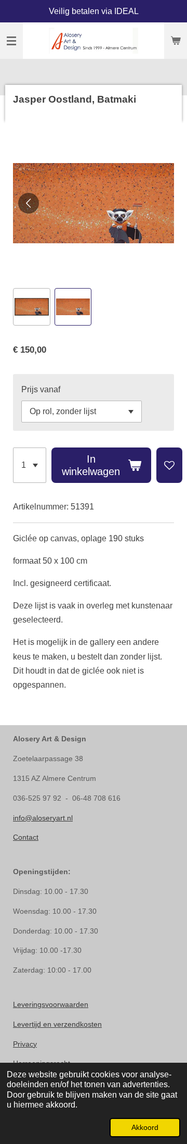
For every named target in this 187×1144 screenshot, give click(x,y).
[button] (31, 307)
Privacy (25, 1044)
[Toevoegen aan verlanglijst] (169, 465)
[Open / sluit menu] (11, 40)
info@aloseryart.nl (43, 818)
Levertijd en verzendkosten (57, 1024)
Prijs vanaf (40, 389)
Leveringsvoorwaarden (50, 1004)
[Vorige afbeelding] (28, 203)
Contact (25, 837)
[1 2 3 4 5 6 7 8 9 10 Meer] (29, 465)
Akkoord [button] (144, 1127)
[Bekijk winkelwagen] (175, 40)
